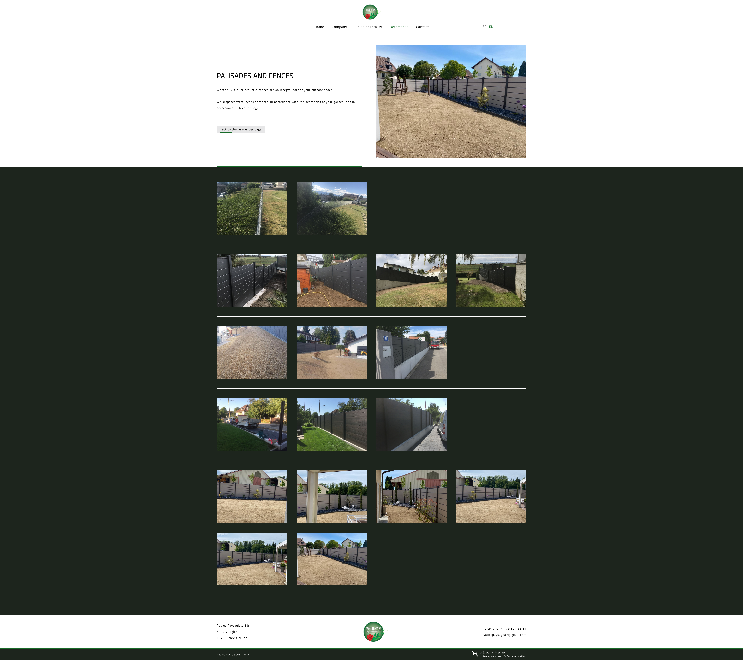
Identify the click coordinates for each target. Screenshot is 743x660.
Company (339, 26)
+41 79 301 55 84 (512, 628)
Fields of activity (368, 26)
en (491, 26)
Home (319, 26)
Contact (422, 26)
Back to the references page (241, 129)
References (399, 26)
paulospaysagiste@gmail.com (504, 634)
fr (485, 26)
